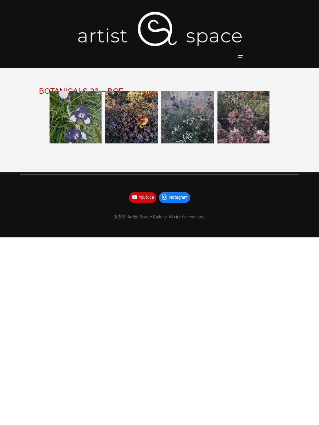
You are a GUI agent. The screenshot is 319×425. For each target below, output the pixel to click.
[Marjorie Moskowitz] (76, 117)
